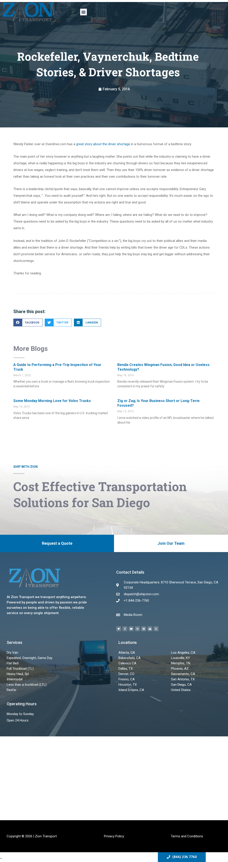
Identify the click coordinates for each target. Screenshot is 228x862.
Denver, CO (126, 674)
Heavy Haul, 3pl (18, 674)
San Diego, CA (181, 685)
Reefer (11, 690)
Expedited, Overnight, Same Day (29, 658)
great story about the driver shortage (103, 144)
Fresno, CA (126, 679)
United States (181, 690)
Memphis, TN (180, 663)
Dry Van (12, 653)
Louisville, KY (180, 658)
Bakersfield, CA (129, 658)
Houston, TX (127, 685)
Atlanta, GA (126, 653)
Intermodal (14, 679)
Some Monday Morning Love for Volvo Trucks (52, 401)
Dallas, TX (125, 669)
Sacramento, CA (183, 674)
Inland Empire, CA (131, 690)
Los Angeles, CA (183, 653)
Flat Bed (12, 663)
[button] (83, 12)
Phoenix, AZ (180, 669)
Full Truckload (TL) (20, 669)
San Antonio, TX (183, 679)
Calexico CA (127, 663)
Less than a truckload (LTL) (27, 685)
